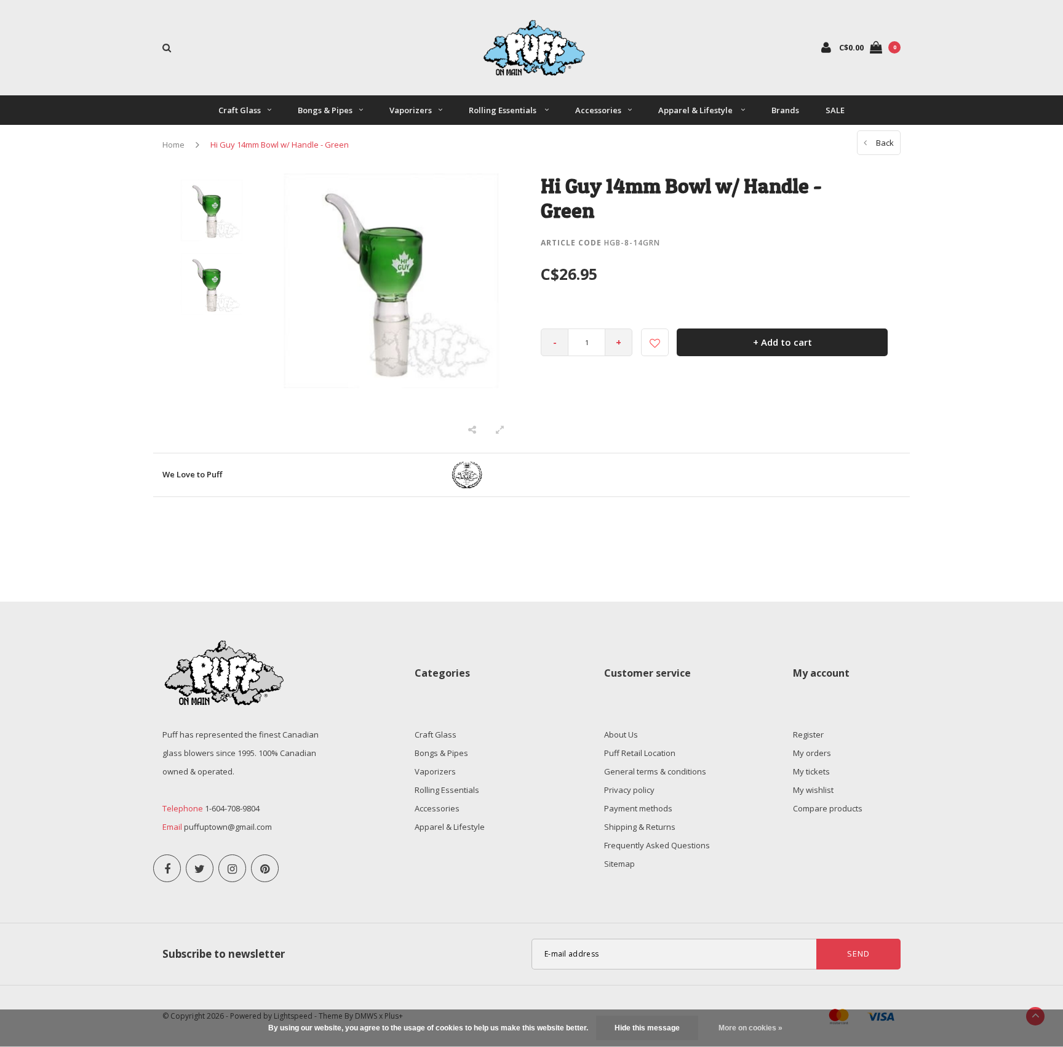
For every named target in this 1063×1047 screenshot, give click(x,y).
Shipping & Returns (639, 826)
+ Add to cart (782, 342)
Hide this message (647, 1028)
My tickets (811, 771)
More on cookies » (750, 1028)
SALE (835, 110)
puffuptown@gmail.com (228, 826)
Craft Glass (239, 110)
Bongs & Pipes (325, 110)
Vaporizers (410, 110)
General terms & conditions (655, 771)
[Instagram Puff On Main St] (232, 868)
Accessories (598, 110)
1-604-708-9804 (232, 808)
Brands (785, 110)
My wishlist (813, 789)
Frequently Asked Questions (657, 845)
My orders (812, 752)
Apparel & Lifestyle (696, 110)
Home (173, 144)
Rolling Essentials (503, 110)
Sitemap (619, 863)
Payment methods (638, 808)
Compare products (827, 808)
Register (808, 734)
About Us (621, 734)
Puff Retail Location (639, 752)
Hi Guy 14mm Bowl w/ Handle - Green (279, 144)
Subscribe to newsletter (223, 954)
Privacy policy (629, 789)
